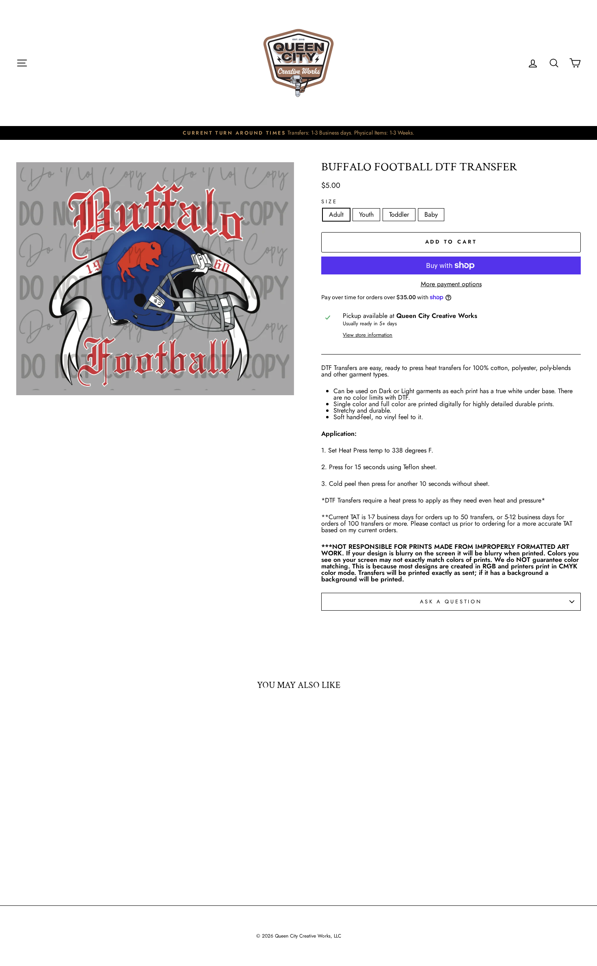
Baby (431, 214)
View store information (367, 335)
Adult (336, 214)
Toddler (399, 214)
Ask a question (451, 601)
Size (329, 202)
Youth (366, 214)
